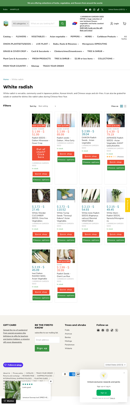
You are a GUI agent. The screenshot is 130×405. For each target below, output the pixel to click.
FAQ (41, 381)
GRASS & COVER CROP (15, 51)
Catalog (7, 36)
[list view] (125, 106)
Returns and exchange (11, 376)
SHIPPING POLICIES (44, 376)
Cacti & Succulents (40, 51)
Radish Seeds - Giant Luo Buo (64, 275)
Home (6, 79)
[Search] (62, 23)
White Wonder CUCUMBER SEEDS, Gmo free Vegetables (40, 217)
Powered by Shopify (10, 389)
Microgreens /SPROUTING (94, 44)
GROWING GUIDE (10, 384)
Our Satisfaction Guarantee (29, 384)
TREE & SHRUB (95, 51)
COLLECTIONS (105, 58)
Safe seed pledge (24, 381)
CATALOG (29, 373)
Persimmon (70, 344)
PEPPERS (75, 36)
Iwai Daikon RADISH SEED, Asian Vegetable (39, 276)
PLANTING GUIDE (41, 378)
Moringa (68, 341)
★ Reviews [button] (127, 205)
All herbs (124, 37)
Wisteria (68, 348)
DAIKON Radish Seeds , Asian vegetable (89, 140)
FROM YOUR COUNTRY (14, 66)
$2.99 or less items (84, 58)
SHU (35, 381)
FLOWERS (21, 36)
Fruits (67, 330)
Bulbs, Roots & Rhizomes (65, 44)
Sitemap (35, 66)
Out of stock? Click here (41, 153)
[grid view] (121, 106)
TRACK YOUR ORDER (53, 66)
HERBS (88, 36)
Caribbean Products (106, 36)
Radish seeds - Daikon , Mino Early (65, 139)
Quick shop (41, 174)
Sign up (42, 348)
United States (116, 9)
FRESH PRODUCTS (41, 58)
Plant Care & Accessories (15, 58)
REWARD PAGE (28, 376)
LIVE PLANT (42, 44)
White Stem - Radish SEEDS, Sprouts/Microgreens (115, 217)
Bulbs (5, 10)
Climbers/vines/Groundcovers (68, 51)
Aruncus (68, 333)
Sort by (33, 106)
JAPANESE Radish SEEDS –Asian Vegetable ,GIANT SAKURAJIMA (115, 141)
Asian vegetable (58, 36)
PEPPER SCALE (9, 381)
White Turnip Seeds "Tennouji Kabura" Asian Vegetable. (64, 217)
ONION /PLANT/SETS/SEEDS (17, 44)
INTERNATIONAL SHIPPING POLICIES (17, 378)
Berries (68, 337)
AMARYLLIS (14, 10)
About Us (6, 373)
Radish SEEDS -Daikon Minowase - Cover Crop (41, 140)
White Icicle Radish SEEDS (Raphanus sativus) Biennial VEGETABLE (90, 217)
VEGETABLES (38, 36)
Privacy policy (18, 373)
